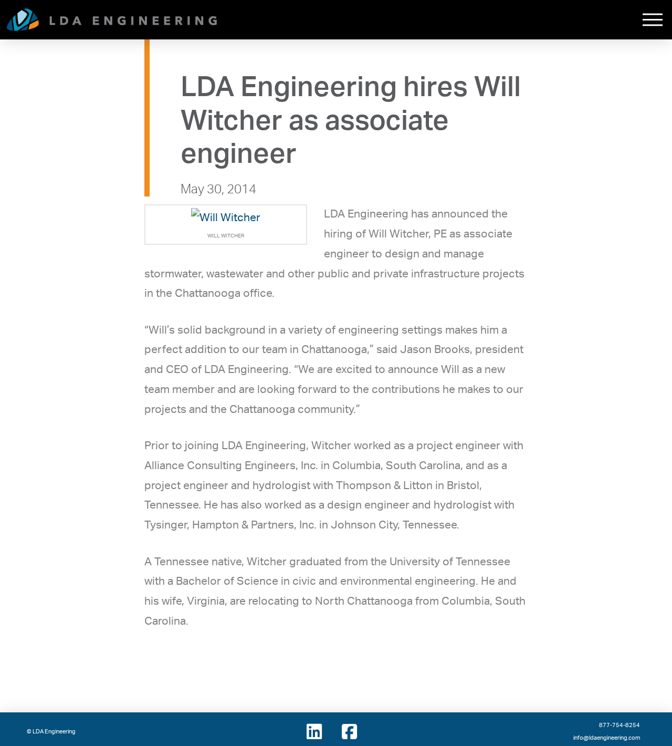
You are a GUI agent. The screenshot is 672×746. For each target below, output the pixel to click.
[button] (652, 20)
